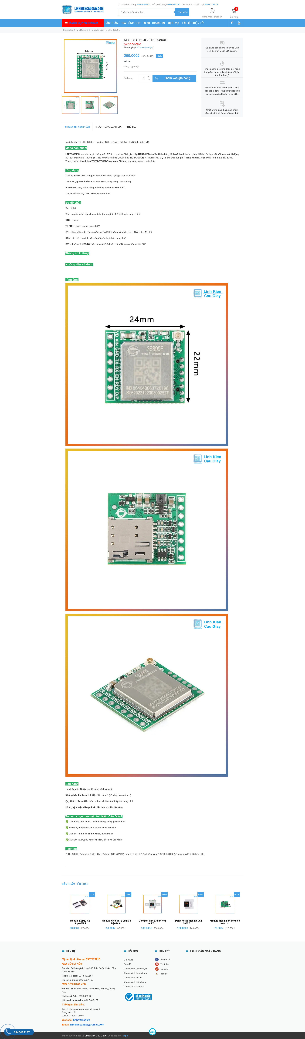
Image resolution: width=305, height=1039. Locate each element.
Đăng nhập (207, 17)
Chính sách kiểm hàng (135, 982)
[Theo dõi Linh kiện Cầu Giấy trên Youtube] (239, 23)
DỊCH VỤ (173, 23)
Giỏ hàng (128, 959)
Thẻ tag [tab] (131, 127)
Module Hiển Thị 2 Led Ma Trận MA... (116, 922)
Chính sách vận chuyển (136, 968)
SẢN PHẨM (111, 23)
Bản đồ (127, 964)
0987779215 (211, 4)
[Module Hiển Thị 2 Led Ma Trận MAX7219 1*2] (116, 904)
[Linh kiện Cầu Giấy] (83, 9)
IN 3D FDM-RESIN (154, 23)
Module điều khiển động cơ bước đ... (225, 922)
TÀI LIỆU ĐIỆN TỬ (193, 23)
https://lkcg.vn (81, 1020)
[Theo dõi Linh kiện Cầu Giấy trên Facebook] (232, 23)
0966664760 (173, 4)
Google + (165, 969)
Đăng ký (218, 17)
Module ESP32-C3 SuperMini (80, 922)
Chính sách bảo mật (134, 986)
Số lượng (128, 77)
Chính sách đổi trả (133, 977)
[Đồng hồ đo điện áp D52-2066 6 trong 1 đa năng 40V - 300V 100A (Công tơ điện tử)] (188, 904)
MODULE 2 (82, 30)
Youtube (164, 964)
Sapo (125, 1035)
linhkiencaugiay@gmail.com (87, 1024)
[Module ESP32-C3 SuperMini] (80, 904)
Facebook (165, 959)
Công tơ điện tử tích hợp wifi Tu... (152, 922)
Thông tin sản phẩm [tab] (77, 127)
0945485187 (143, 4)
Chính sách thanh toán (135, 973)
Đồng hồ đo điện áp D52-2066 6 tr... (189, 922)
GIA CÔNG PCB (131, 23)
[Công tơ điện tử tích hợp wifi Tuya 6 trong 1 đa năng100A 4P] (152, 904)
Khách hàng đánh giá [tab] (108, 127)
